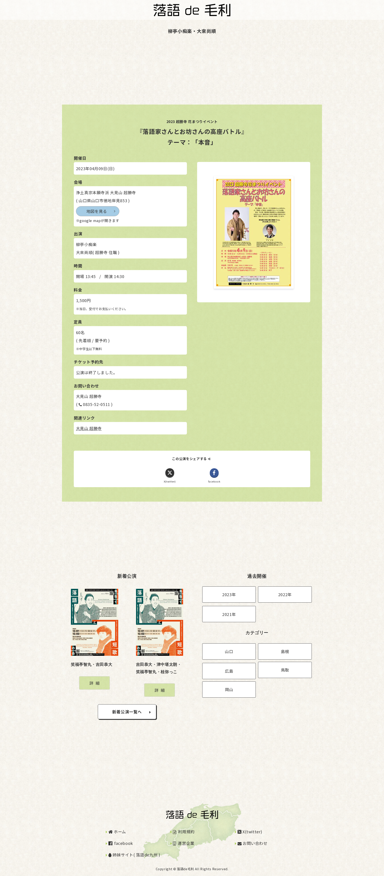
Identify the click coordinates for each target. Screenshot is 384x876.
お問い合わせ (254, 843)
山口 (229, 651)
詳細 (95, 683)
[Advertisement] (133, 73)
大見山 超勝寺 (89, 428)
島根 (285, 651)
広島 (229, 671)
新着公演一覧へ (127, 712)
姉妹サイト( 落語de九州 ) (136, 855)
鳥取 (285, 670)
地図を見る (96, 211)
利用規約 (186, 831)
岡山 (229, 689)
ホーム (119, 831)
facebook (123, 843)
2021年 (229, 614)
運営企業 (185, 843)
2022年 (285, 594)
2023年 (229, 594)
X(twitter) (251, 831)
